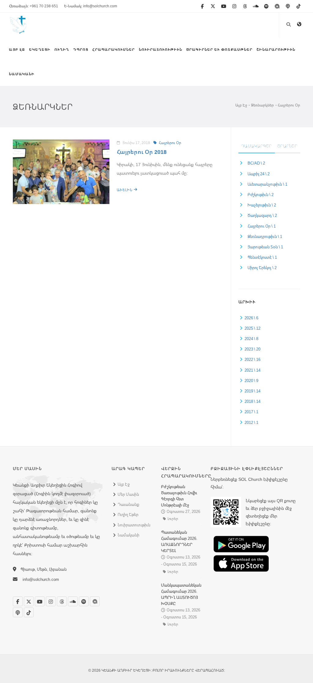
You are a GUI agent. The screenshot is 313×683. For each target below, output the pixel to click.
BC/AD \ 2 (256, 163)
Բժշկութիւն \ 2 (261, 194)
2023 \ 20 (252, 349)
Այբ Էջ (241, 105)
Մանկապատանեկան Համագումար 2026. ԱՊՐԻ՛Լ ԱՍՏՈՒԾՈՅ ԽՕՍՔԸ (181, 594)
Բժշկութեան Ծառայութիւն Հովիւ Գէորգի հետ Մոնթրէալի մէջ (179, 496)
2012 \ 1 (251, 422)
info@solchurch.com (41, 579)
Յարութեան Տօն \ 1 (265, 247)
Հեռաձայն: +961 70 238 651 (33, 6)
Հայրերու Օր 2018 (141, 151)
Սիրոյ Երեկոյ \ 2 (262, 267)
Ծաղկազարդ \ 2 (262, 215)
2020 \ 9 (251, 380)
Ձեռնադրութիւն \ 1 (265, 236)
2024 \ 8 (251, 338)
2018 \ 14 (252, 401)
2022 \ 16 (252, 359)
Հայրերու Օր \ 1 (262, 226)
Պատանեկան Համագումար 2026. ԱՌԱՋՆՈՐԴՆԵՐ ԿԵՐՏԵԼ (179, 541)
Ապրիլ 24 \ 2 (259, 173)
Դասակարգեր (256, 146)
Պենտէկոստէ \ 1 (262, 257)
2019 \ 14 (252, 391)
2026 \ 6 (251, 318)
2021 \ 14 (252, 370)
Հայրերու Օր (289, 105)
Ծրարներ (287, 146)
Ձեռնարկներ (262, 105)
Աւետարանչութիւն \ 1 (267, 184)
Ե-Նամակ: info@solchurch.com (90, 6)
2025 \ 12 (252, 328)
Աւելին (125, 189)
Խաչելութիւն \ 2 (262, 205)
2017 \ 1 (251, 411)
